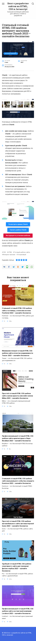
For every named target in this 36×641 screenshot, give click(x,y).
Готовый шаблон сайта (22, 252)
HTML (10, 252)
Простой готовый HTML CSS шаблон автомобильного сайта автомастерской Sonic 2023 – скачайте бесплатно (18, 523)
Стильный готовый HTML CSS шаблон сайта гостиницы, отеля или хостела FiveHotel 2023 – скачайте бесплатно (17, 310)
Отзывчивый (22, 254)
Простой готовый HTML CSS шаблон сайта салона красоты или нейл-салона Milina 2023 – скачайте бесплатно (17, 395)
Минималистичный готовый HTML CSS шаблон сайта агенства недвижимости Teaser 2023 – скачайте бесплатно (17, 353)
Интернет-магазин (10, 53)
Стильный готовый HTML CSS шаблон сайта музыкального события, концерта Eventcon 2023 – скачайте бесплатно (18, 481)
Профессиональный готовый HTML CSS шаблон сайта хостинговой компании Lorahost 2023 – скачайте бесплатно (17, 611)
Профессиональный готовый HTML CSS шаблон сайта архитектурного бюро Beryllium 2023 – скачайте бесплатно (17, 438)
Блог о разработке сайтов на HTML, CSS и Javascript (18, 6)
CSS (4, 252)
